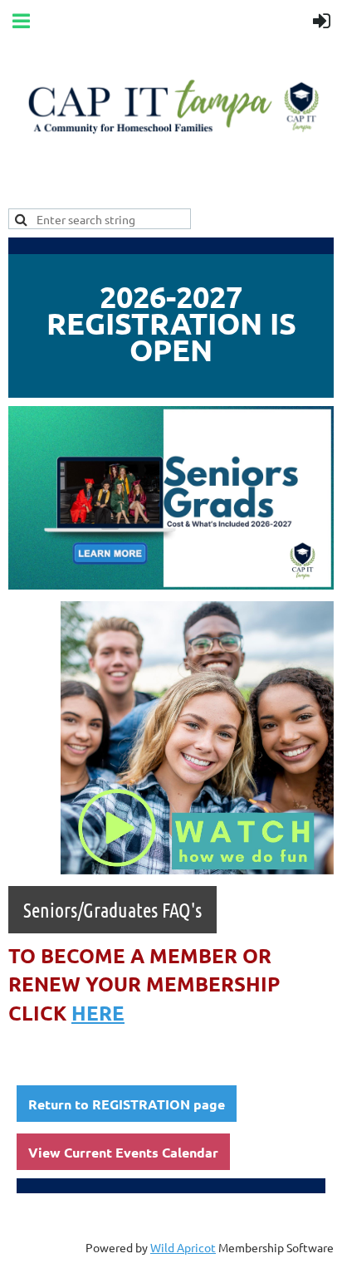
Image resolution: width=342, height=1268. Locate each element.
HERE (98, 1013)
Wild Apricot (183, 1247)
